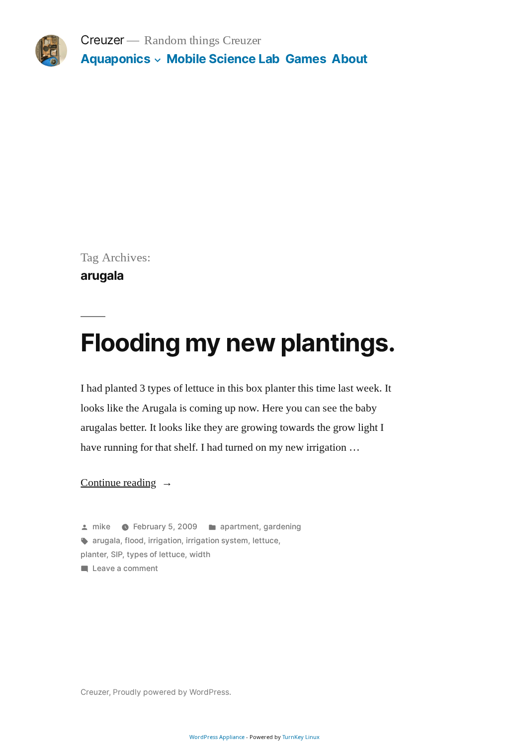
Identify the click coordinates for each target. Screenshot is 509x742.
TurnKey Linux (301, 737)
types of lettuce (156, 554)
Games (306, 58)
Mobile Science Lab (223, 58)
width (199, 554)
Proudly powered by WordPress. (172, 692)
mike (101, 526)
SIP (116, 554)
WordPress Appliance (217, 737)
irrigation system (217, 540)
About (350, 58)
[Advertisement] (254, 174)
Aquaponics (115, 58)
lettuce (265, 540)
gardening (282, 526)
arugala (106, 540)
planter (93, 554)
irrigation (164, 540)
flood (134, 540)
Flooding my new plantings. (238, 342)
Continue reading (126, 483)
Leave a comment (125, 568)
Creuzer (102, 39)
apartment (239, 526)
